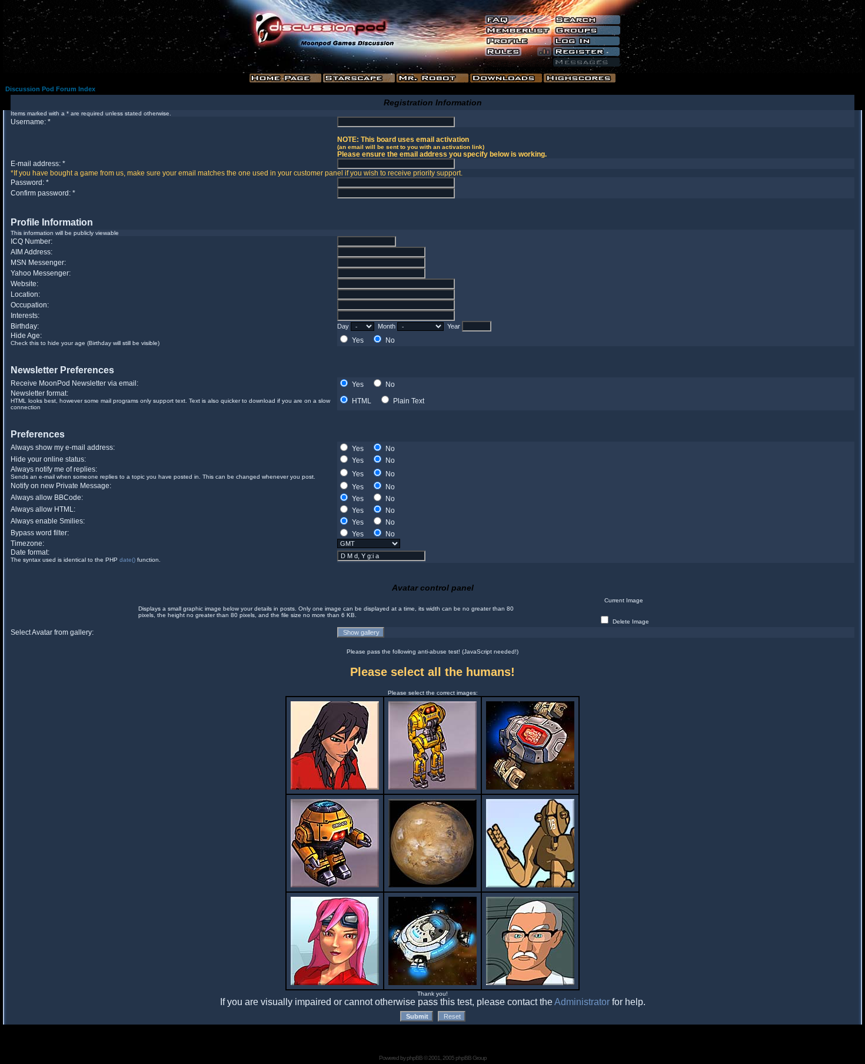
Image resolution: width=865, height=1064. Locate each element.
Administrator (582, 1002)
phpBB (414, 1058)
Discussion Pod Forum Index (50, 88)
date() (127, 559)
